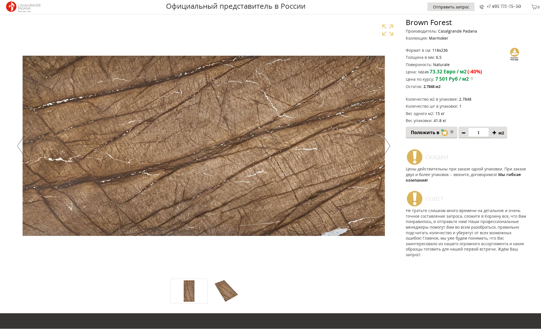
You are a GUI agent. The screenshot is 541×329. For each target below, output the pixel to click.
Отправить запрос (451, 7)
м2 (501, 133)
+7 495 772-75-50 (504, 6)
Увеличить (387, 30)
